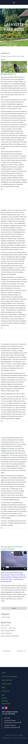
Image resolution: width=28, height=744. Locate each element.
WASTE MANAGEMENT (8, 631)
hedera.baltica (17, 596)
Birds (22, 56)
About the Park (7, 680)
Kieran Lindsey (7, 56)
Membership (6, 704)
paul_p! (14, 599)
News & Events (7, 684)
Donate (4, 698)
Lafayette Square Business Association (11, 726)
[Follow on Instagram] (6, 708)
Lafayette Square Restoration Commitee (11, 721)
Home (4, 673)
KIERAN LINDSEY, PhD (9, 74)
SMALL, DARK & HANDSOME (10, 636)
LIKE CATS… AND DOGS (8, 628)
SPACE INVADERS (6, 633)
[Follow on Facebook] (3, 708)
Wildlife (3, 59)
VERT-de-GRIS (5, 625)
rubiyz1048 (9, 599)
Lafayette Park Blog (14, 27)
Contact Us (5, 691)
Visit (3, 695)
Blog (3, 687)
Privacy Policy (20, 738)
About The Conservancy (9, 676)
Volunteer (5, 701)
